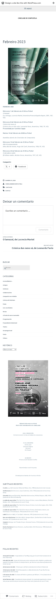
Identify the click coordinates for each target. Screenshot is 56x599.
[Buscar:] (16, 267)
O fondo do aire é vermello (11, 315)
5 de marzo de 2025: (9, 574)
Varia (4, 334)
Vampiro (5, 522)
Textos (5, 327)
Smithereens (7, 490)
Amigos (5, 285)
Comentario (43, 230)
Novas (5, 311)
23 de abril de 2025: (8, 555)
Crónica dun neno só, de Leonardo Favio (32, 247)
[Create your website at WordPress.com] (28, 3)
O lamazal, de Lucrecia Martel (18, 238)
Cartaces (9, 187)
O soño (5, 488)
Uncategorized (7, 330)
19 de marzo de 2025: (9, 570)
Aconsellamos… (8, 281)
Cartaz (7, 190)
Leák (4, 514)
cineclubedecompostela (13, 184)
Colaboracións (7, 292)
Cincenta (5, 495)
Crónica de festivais (9, 300)
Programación (7, 319)
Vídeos (5, 338)
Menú (29, 8)
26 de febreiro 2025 (8, 579)
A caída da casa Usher (9, 500)
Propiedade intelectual (10, 323)
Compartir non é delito (10, 296)
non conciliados (8, 308)
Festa (4, 304)
